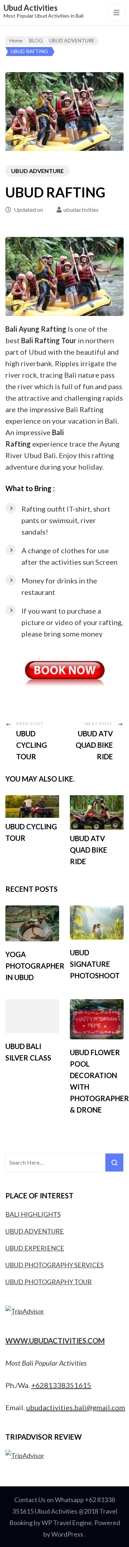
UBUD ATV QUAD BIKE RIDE (88, 850)
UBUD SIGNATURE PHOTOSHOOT (95, 964)
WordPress (67, 1534)
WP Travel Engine (67, 1523)
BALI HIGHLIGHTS (33, 1214)
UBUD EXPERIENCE (34, 1248)
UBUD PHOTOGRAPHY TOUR (48, 1282)
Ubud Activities (31, 8)
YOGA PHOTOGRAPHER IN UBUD (34, 966)
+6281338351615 (61, 1385)
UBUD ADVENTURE (37, 170)
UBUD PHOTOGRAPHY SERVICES (54, 1265)
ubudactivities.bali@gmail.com (75, 1407)
